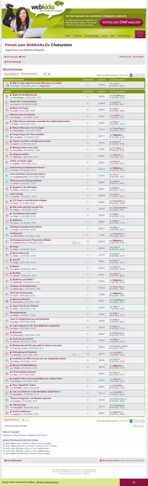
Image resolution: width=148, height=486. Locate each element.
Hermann (17, 355)
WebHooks (17, 220)
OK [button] (133, 482)
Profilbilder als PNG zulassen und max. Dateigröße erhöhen (39, 359)
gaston (116, 102)
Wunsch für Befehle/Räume (24, 365)
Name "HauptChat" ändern (24, 385)
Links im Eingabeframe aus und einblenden (29, 319)
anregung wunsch (20, 154)
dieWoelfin (18, 282)
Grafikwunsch (16, 233)
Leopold (17, 401)
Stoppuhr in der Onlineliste (24, 187)
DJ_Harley (18, 150)
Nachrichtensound (20, 253)
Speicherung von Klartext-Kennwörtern (27, 167)
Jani (15, 375)
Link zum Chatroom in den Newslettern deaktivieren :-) (36, 392)
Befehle (15, 266)
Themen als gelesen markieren (107, 75)
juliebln (16, 164)
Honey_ (17, 210)
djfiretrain (17, 157)
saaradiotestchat (20, 177)
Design (15, 247)
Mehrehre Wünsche (21, 299)
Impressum (75, 470)
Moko (16, 249)
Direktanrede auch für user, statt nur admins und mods (36, 345)
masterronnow (19, 243)
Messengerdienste (18, 312)
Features (77, 35)
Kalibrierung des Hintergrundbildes (26, 181)
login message (16, 194)
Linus (16, 86)
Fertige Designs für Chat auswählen (28, 134)
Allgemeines (45, 86)
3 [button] (137, 75)
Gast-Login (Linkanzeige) (21, 293)
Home (68, 35)
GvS (115, 174)
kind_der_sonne (20, 348)
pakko (19, 137)
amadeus (17, 117)
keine (115, 260)
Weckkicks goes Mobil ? (23, 279)
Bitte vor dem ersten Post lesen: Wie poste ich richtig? (36, 83)
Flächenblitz (118, 201)
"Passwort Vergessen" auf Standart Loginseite (30, 398)
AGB (83, 470)
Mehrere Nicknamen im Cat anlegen (28, 128)
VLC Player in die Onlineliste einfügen (29, 200)
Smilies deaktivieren (21, 411)
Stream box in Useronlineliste (23, 101)
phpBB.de (86, 474)
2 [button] (134, 75)
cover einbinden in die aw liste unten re (27, 174)
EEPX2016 (18, 236)
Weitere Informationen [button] (47, 482)
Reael (16, 124)
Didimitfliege (19, 130)
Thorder (17, 368)
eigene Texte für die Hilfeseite (25, 306)
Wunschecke (12, 69)
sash (16, 203)
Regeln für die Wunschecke (24, 95)
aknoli (16, 183)
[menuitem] (22, 57)
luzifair (16, 196)
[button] (143, 75)
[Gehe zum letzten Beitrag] (119, 84)
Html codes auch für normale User (27, 207)
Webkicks (117, 135)
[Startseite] (47, 9)
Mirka (16, 190)
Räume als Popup (20, 108)
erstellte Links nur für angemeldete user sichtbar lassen (37, 378)
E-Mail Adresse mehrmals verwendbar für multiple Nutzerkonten (41, 121)
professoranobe (119, 208)
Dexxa (115, 161)
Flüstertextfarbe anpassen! (24, 372)
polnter (16, 269)
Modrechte (17, 332)
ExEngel (17, 381)
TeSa (115, 306)
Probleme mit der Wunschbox (23, 286)
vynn (16, 295)
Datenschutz (91, 470)
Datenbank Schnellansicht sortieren (26, 227)
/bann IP (16, 260)
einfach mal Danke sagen (21, 161)
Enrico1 (17, 104)
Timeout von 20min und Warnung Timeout (31, 141)
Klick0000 (117, 353)
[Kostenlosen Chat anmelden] (121, 22)
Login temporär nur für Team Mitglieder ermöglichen (36, 326)
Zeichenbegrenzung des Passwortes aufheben (30, 240)
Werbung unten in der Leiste (25, 148)
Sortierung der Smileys (22, 339)
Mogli (115, 122)
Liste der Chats (19, 405)
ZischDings (19, 98)
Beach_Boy (18, 289)
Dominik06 (18, 302)
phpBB (65, 472)
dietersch (17, 414)
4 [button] (140, 75)
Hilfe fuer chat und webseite (22, 115)
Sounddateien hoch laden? (24, 213)
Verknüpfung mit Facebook (24, 352)
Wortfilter (16, 273)
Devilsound (18, 335)
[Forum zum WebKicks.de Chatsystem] (140, 33)
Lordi (16, 111)
